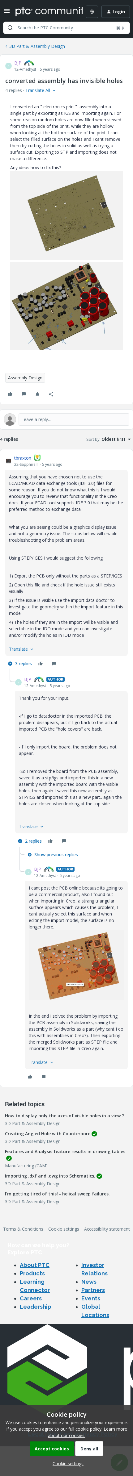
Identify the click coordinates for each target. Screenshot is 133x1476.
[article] (66, 561)
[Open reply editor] (66, 419)
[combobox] (66, 28)
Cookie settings (63, 1229)
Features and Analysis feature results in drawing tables (65, 1151)
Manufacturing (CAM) (26, 1166)
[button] (7, 13)
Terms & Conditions (23, 1229)
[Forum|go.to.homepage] (44, 12)
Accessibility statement (107, 1229)
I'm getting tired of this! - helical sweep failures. (57, 1194)
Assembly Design (25, 378)
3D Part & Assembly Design (37, 46)
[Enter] (10, 28)
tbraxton (22, 458)
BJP (17, 63)
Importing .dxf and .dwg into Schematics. (50, 1176)
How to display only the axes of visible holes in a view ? (64, 1116)
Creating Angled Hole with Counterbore (47, 1133)
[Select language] (92, 12)
